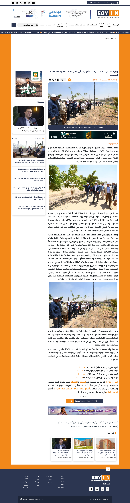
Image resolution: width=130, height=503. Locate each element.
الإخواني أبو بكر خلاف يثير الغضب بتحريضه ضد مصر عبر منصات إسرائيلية (28, 189)
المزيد (15, 138)
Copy (69, 401)
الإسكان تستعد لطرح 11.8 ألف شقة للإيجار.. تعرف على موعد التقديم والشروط (85, 453)
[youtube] (25, 3)
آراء (54, 25)
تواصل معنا (26, 477)
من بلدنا (40, 102)
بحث (14, 25)
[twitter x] (21, 3)
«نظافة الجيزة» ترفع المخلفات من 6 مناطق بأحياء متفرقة (28, 179)
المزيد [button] (42, 25)
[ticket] (91, 489)
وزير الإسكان (78, 422)
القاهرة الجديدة (89, 422)
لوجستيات (93, 25)
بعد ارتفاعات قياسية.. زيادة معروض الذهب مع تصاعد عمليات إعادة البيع (36, 32)
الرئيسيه (113, 38)
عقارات (77, 25)
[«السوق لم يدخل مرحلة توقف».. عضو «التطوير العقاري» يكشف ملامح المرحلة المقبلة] (28, 116)
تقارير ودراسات (60, 24)
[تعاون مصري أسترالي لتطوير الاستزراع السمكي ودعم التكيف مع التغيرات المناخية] (29, 149)
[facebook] (13, 3)
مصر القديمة (76, 426)
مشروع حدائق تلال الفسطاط (108, 426)
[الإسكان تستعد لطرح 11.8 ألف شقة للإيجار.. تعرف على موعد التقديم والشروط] (83, 443)
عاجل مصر (109, 24)
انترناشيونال (85, 25)
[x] (102, 489)
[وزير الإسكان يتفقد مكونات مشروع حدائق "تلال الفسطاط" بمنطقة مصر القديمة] (55, 80)
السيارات (48, 25)
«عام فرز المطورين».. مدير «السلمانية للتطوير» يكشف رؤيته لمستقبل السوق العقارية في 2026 (62, 453)
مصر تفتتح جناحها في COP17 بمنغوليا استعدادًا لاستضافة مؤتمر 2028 (30, 170)
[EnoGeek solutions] (24, 499)
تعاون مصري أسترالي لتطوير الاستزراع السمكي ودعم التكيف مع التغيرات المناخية (29, 161)
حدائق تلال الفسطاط (66, 422)
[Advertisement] (65, 55)
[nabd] (33, 3)
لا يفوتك (39, 138)
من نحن (26, 482)
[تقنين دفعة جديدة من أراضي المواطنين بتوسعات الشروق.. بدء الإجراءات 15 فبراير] (105, 443)
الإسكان (98, 422)
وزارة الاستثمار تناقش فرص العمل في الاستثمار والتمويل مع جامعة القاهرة (30, 207)
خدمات (71, 25)
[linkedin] (29, 3)
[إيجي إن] (108, 14)
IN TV (67, 24)
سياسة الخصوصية (25, 486)
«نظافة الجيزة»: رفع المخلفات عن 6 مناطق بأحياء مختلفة (29, 198)
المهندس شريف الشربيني (90, 426)
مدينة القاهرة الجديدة (110, 422)
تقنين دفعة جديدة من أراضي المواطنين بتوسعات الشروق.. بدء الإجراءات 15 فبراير (106, 453)
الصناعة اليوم (101, 24)
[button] (21, 102)
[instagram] (17, 3)
